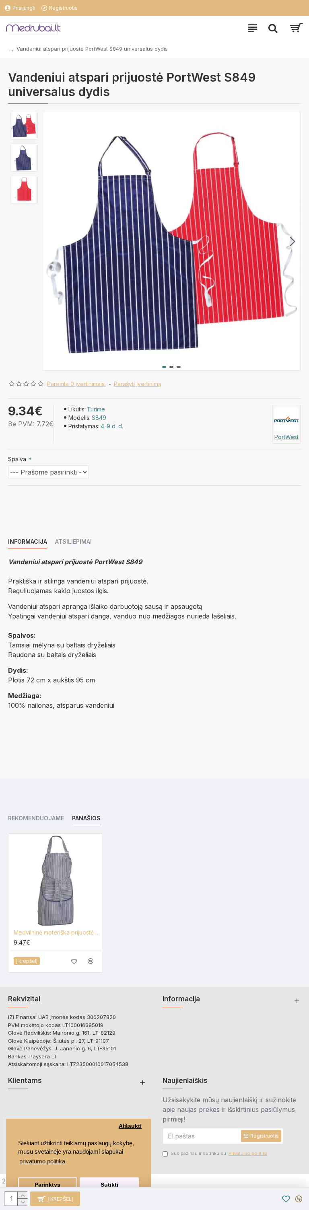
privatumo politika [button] (42, 1161)
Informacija (27, 541)
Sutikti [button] (109, 1185)
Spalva (17, 459)
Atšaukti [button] (130, 1126)
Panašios (86, 818)
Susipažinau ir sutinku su (219, 1153)
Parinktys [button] (47, 1185)
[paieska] (273, 28)
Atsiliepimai (73, 541)
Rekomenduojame (36, 818)
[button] (50, 241)
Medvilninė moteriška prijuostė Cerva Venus (57, 932)
